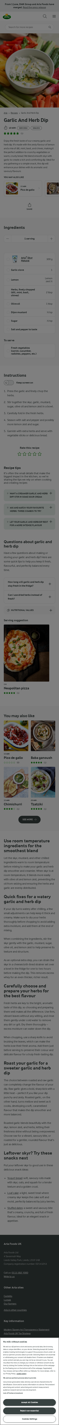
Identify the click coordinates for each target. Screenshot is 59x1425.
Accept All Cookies (29, 1402)
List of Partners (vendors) (13, 1393)
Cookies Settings (29, 1419)
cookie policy (21, 1374)
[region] (29, 1381)
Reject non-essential (29, 1411)
